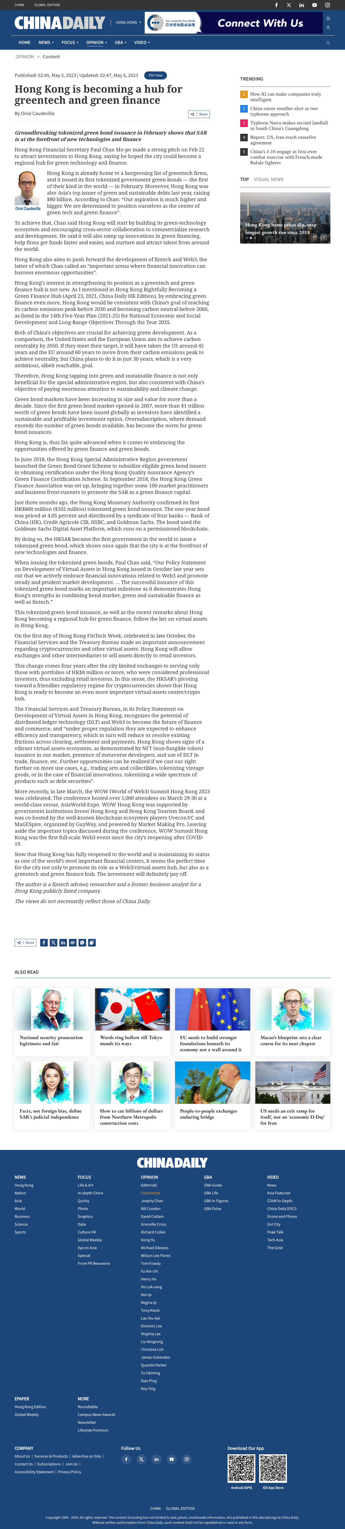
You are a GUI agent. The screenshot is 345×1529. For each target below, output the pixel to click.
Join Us (71, 1464)
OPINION (25, 56)
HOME (25, 42)
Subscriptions (49, 1464)
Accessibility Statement (34, 1472)
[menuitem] (126, 22)
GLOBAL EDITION (47, 5)
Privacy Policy (69, 1472)
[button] (247, 238)
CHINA (19, 5)
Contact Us (24, 1464)
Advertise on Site (86, 1456)
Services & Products (51, 1456)
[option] (285, 218)
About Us (22, 1456)
